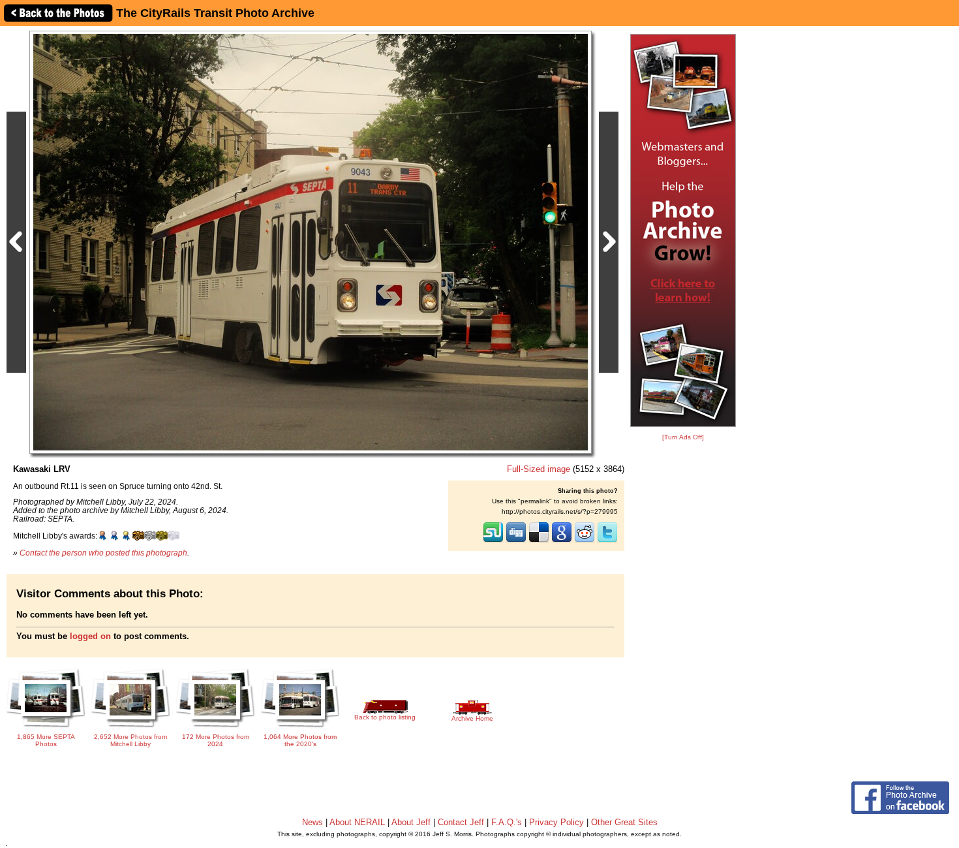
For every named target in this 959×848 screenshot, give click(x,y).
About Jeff (411, 822)
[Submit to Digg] (516, 541)
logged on (90, 636)
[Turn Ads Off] (683, 437)
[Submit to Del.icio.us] (538, 541)
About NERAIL (357, 822)
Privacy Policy (556, 822)
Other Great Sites (624, 822)
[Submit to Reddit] (584, 541)
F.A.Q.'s (506, 822)
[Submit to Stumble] (493, 541)
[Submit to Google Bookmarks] (561, 541)
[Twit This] (607, 541)
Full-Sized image (538, 469)
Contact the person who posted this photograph (103, 552)
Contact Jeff (461, 822)
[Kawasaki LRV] (310, 241)
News (312, 822)
